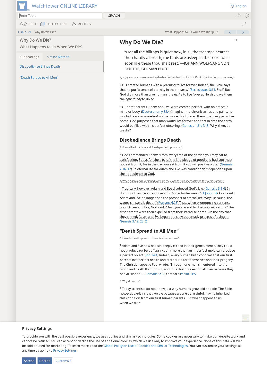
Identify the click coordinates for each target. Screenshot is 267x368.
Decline (44, 361)
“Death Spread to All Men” (39, 77)
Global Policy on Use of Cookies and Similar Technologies (146, 346)
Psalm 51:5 (188, 274)
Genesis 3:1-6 (215, 188)
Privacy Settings (65, 350)
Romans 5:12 (154, 274)
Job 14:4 (151, 255)
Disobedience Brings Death (40, 66)
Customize (63, 361)
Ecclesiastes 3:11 (203, 90)
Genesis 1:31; (192, 125)
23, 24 (144, 221)
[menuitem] (246, 15)
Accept (29, 361)
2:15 (205, 125)
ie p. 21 (26, 32)
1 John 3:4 (209, 193)
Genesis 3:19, (129, 221)
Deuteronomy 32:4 (156, 111)
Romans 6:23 (167, 202)
